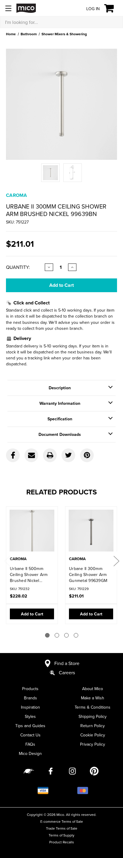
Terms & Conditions (92, 707)
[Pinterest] (87, 455)
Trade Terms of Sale (61, 828)
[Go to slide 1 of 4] (47, 635)
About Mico (92, 689)
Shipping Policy (93, 716)
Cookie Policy (92, 735)
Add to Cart (32, 614)
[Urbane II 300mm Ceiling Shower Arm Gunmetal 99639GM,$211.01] (91, 532)
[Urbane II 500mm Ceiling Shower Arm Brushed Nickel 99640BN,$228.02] (32, 532)
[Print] (50, 455)
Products (30, 689)
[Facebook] (13, 455)
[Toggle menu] (8, 8)
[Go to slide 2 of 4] (57, 635)
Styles (30, 716)
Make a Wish (92, 698)
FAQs (30, 744)
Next (116, 561)
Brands (30, 698)
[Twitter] (68, 455)
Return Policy (92, 726)
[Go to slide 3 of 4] (66, 635)
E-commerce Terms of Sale (61, 821)
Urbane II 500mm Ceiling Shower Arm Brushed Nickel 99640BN (29, 574)
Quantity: (18, 267)
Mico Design (30, 753)
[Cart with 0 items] (112, 8)
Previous (7, 561)
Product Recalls (61, 842)
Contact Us (30, 735)
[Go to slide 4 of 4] (76, 635)
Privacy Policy (92, 744)
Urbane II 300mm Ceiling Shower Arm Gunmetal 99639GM (88, 574)
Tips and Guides (30, 726)
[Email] (31, 455)
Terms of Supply (61, 835)
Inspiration (30, 707)
